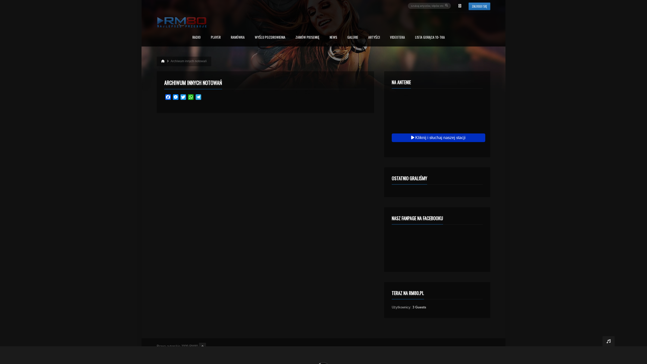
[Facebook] (459, 6)
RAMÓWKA (238, 37)
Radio (196, 37)
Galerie (352, 37)
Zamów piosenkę (307, 37)
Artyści (374, 37)
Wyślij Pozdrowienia (270, 37)
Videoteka (397, 37)
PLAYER (216, 37)
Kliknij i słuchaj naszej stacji (440, 137)
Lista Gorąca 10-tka (430, 37)
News (333, 37)
